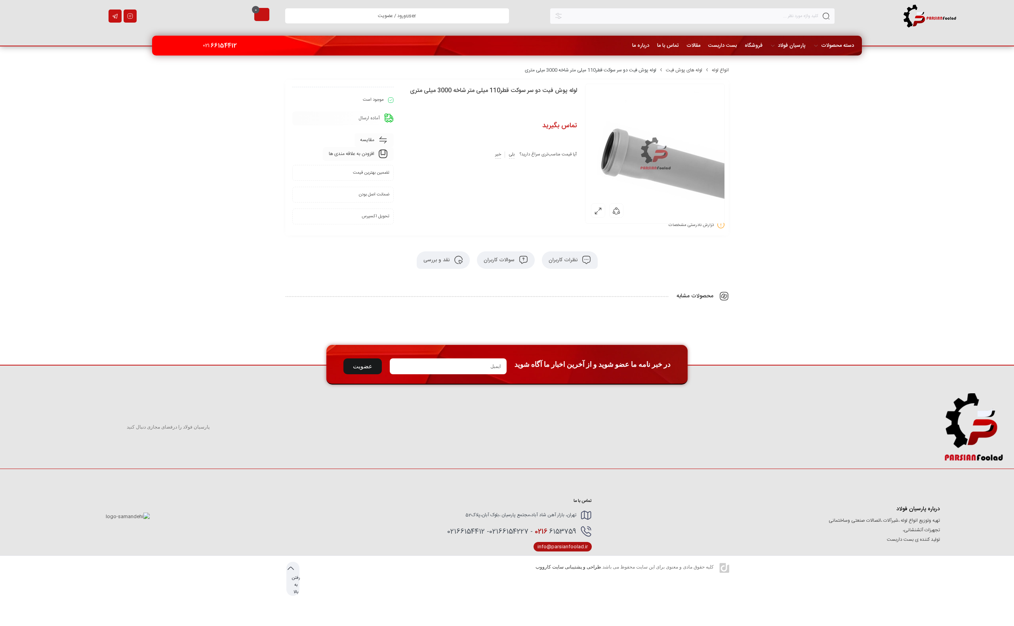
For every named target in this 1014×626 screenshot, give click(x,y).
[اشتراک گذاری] (616, 210)
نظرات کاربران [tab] (564, 260)
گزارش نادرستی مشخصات (691, 225)
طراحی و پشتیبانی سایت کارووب (568, 567)
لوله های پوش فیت (684, 70)
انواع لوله (720, 70)
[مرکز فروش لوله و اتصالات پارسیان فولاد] (930, 16)
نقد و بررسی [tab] (437, 260)
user (397, 16)
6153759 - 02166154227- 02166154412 (511, 531)
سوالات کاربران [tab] (500, 260)
